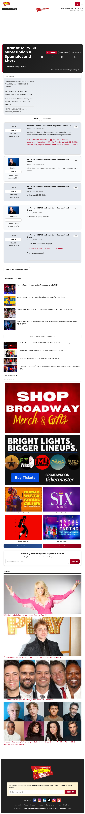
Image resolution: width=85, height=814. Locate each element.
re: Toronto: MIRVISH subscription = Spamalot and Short (48, 161)
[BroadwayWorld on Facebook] (35, 800)
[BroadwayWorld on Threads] (54, 800)
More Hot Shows (22, 546)
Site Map (66, 805)
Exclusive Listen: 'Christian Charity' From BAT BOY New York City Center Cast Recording (19, 101)
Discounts (62, 546)
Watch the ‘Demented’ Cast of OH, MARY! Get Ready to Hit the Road (44, 351)
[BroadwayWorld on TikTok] (49, 800)
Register (65, 4)
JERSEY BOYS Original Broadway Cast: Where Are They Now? (28, 700)
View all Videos (9, 375)
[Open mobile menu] (82, 4)
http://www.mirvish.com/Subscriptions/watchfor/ (46, 248)
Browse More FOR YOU (41, 336)
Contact (33, 805)
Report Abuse (67, 57)
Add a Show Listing (10, 9)
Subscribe (47, 119)
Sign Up (70, 792)
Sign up (74, 561)
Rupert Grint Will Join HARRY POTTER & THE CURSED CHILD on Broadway (32, 657)
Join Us (40, 805)
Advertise (18, 805)
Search (56, 57)
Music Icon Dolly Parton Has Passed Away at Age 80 (25, 615)
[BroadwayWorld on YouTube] (59, 800)
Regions (59, 805)
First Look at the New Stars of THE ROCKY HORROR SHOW (39, 358)
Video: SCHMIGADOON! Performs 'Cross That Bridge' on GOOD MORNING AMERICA (19, 84)
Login (72, 4)
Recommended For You (12, 279)
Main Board (51, 52)
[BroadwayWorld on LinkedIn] (44, 800)
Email (36, 119)
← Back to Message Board (15, 67)
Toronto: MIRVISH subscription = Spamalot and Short (49, 126)
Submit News (49, 805)
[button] (77, 4)
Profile (13, 130)
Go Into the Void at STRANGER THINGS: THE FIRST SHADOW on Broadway (45, 343)
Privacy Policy (65, 808)
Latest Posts (64, 52)
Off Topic (75, 52)
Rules (79, 57)
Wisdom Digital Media (37, 808)
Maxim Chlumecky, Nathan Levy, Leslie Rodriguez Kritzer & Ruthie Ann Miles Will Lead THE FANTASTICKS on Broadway (39, 743)
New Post (46, 57)
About (26, 805)
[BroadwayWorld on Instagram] (40, 800)
